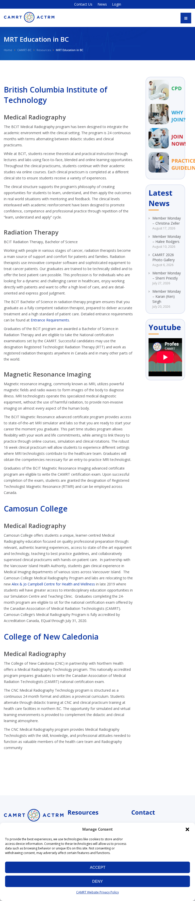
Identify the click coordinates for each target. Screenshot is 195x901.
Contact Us (83, 4)
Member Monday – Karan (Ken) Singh (166, 296)
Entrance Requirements (50, 320)
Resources (44, 50)
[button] (187, 829)
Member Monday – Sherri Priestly (166, 276)
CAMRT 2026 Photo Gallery (163, 257)
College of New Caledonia (51, 636)
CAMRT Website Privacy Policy (97, 892)
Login (116, 4)
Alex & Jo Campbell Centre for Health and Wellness (53, 584)
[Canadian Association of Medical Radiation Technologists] (29, 17)
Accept (97, 867)
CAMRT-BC (24, 50)
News (102, 4)
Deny (97, 881)
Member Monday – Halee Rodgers (166, 239)
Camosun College (36, 508)
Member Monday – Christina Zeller (166, 221)
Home (8, 50)
